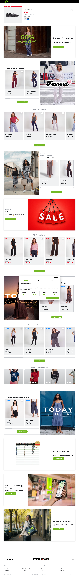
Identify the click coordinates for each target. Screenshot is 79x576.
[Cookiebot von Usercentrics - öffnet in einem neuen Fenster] (55, 277)
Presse (42, 570)
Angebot (63, 286)
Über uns (60, 568)
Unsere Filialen (6, 568)
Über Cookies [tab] (53, 280)
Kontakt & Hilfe (6, 570)
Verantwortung (61, 570)
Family (50, 574)
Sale (6, 238)
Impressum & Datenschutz (36, 574)
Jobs (41, 568)
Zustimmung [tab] (26, 280)
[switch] (34, 294)
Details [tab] (39, 280)
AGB (47, 574)
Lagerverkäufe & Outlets (26, 568)
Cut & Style (24, 570)
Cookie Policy (43, 574)
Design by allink (72, 574)
